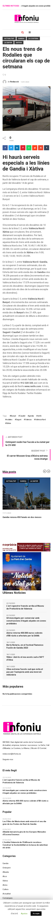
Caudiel (22, 416)
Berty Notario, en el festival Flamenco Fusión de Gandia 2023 (24, 646)
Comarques (7, 898)
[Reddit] (34, 147)
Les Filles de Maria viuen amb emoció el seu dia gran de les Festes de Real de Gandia (24, 822)
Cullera (5, 889)
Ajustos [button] (24, 913)
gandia (31, 416)
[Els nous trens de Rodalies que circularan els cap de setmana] (26, 108)
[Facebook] (5, 147)
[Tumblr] (46, 147)
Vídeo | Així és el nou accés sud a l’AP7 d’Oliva (25, 658)
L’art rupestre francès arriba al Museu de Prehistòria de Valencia (25, 607)
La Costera (33, 38)
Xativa (19, 43)
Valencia (28, 419)
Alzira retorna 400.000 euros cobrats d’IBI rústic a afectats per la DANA (24, 634)
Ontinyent (7, 868)
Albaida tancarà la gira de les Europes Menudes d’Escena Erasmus (24, 833)
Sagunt (18, 419)
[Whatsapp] (28, 147)
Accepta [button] (36, 914)
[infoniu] (26, 18)
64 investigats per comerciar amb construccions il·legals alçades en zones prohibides (26, 621)
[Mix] (40, 147)
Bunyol (13, 416)
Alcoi (5, 876)
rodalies (9, 419)
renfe (39, 416)
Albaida (6, 872)
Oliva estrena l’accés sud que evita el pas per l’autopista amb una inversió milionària (24, 672)
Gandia (21, 38)
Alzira (5, 885)
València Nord (40, 419)
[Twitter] (11, 147)
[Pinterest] (22, 147)
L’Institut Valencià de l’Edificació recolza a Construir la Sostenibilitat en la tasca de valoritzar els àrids (25, 845)
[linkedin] (17, 147)
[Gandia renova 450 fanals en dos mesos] (26, 493)
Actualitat (9, 38)
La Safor (8, 43)
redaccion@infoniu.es (12, 754)
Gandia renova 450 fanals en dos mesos (22, 517)
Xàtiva (8, 423)
